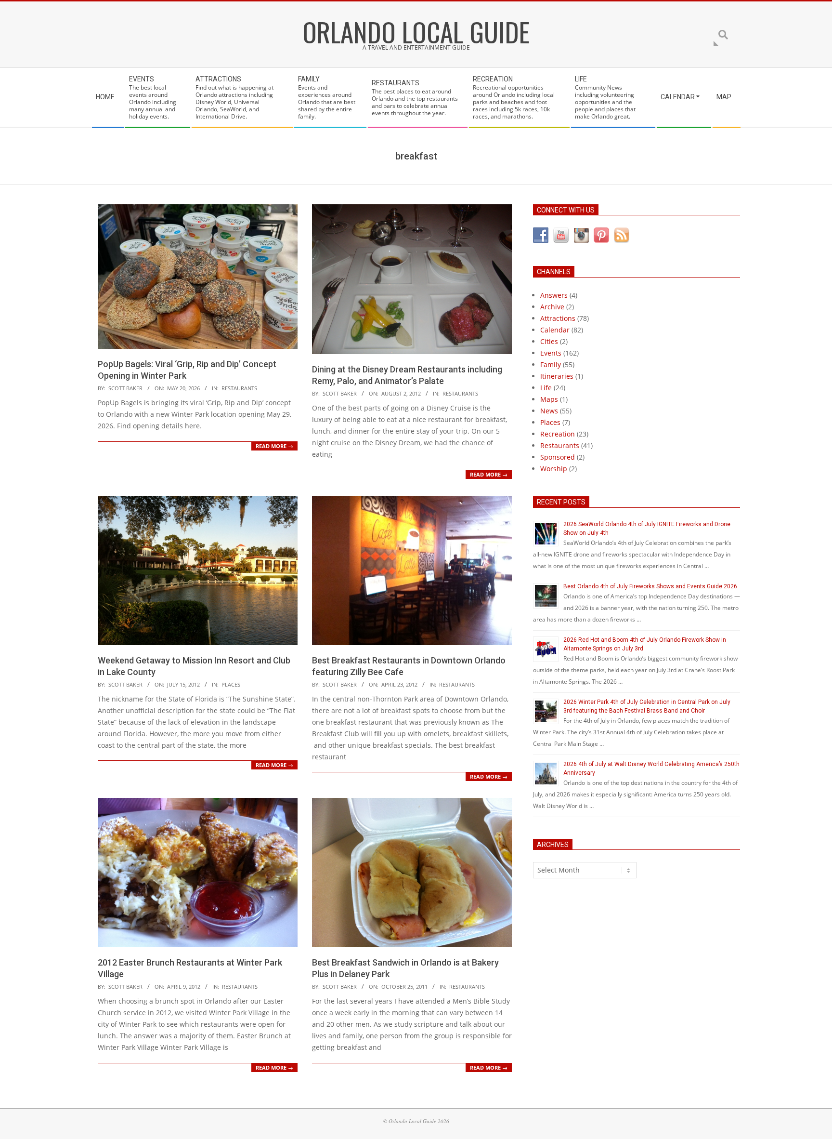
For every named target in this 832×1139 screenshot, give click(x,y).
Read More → (274, 446)
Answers (554, 295)
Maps (549, 399)
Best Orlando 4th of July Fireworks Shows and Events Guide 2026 (650, 586)
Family (550, 364)
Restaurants (239, 388)
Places (230, 684)
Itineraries (556, 376)
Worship (553, 468)
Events (550, 353)
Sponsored (557, 457)
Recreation (557, 433)
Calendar (555, 329)
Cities (549, 341)
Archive (552, 306)
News (549, 410)
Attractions (557, 318)
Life (546, 387)
